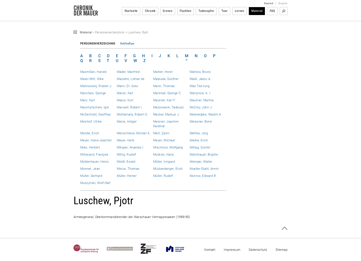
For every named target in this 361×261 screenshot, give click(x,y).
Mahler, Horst (163, 72)
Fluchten (185, 11)
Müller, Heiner (127, 176)
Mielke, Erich (199, 140)
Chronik (150, 11)
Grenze (168, 11)
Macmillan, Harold (93, 72)
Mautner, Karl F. (164, 100)
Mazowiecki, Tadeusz (168, 107)
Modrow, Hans (163, 154)
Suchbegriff (283, 11)
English (282, 3)
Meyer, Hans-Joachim (96, 140)
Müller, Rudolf (163, 176)
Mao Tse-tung (200, 86)
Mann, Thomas (164, 86)
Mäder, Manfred (128, 72)
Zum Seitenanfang (284, 228)
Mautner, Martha (202, 100)
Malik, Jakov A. (200, 79)
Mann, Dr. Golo (127, 86)
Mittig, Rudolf (126, 154)
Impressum (232, 250)
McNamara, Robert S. (132, 114)
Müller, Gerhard (91, 176)
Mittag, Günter (200, 147)
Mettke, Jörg (199, 133)
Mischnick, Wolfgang (168, 147)
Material (256, 11)
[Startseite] (86, 13)
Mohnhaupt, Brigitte (204, 154)
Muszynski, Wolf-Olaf (95, 183)
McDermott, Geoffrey (95, 114)
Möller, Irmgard (164, 161)
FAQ (272, 11)
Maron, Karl (125, 93)
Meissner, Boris (201, 121)
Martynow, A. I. (200, 93)
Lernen (239, 11)
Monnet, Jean (90, 169)
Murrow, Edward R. (203, 176)
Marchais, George (93, 93)
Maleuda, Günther (166, 79)
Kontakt (209, 250)
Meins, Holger (127, 121)
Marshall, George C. (167, 93)
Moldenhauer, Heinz (94, 161)
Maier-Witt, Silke (92, 79)
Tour (224, 11)
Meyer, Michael (164, 140)
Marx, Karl (87, 100)
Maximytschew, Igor (94, 107)
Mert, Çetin (161, 133)
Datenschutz (258, 250)
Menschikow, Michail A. (133, 133)
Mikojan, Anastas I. (130, 147)
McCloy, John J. (201, 107)
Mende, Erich (89, 133)
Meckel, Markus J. (166, 114)
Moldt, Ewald (126, 161)
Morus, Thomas (128, 169)
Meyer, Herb (125, 140)
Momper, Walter (201, 161)
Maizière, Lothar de (131, 79)
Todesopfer (206, 11)
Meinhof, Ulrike (91, 121)
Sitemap (281, 250)
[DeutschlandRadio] (124, 248)
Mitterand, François (94, 154)
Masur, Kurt (125, 100)
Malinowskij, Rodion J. (96, 86)
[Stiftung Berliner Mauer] (179, 248)
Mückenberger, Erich (168, 169)
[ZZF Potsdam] (152, 248)
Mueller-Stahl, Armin (204, 169)
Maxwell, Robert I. (130, 107)
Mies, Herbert (90, 147)
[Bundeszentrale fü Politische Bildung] (90, 248)
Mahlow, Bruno (200, 72)
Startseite (131, 11)
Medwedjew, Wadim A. (206, 114)
